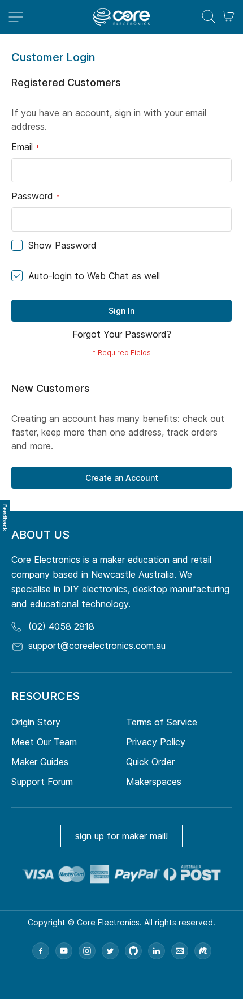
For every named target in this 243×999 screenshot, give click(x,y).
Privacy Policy (155, 742)
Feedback (5, 517)
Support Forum (42, 781)
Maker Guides (39, 761)
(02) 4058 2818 (61, 626)
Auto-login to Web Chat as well (94, 275)
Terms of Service (161, 722)
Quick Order (150, 761)
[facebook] (40, 950)
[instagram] (87, 950)
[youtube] (63, 950)
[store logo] (121, 17)
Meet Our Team (44, 742)
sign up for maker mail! (121, 836)
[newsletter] (179, 950)
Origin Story (35, 722)
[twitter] (110, 950)
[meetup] (202, 950)
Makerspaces (153, 781)
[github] (133, 950)
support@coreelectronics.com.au (97, 645)
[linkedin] (156, 950)
